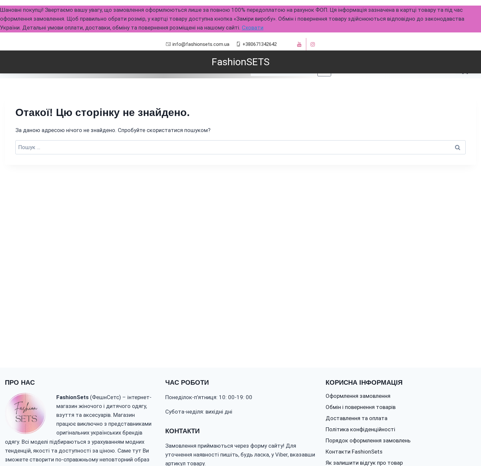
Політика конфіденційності (360, 429)
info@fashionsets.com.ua (200, 44)
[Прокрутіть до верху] (463, 441)
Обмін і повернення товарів (361, 407)
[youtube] (299, 44)
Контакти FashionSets (354, 451)
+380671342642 (259, 44)
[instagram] (312, 44)
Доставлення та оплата (356, 418)
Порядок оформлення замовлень (368, 440)
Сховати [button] (252, 27)
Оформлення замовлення (358, 396)
